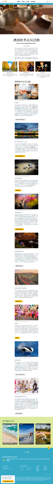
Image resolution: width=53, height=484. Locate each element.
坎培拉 (16, 143)
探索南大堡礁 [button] (18, 190)
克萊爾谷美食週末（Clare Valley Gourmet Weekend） (28, 218)
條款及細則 (37, 468)
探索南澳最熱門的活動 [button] (19, 229)
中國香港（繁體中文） (6, 468)
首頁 (1, 3)
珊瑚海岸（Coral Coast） (19, 367)
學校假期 (28, 58)
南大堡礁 (35, 180)
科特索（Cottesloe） (30, 363)
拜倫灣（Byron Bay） (21, 398)
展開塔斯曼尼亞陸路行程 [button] (19, 265)
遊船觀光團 (19, 370)
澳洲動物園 (17, 407)
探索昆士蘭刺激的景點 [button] (19, 413)
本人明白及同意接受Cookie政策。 (8, 481)
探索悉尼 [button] (17, 337)
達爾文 (37, 291)
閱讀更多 (8, 460)
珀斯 (35, 362)
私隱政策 (37, 467)
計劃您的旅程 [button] (33, 1)
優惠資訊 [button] (18, 1)
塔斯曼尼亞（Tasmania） (22, 253)
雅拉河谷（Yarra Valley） (29, 114)
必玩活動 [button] (27, 1)
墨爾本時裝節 (35, 107)
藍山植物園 (24, 332)
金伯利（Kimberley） (33, 49)
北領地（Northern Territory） (23, 290)
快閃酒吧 (36, 145)
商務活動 (45, 468)
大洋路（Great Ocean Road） (22, 109)
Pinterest (30, 469)
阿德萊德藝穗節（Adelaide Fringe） (25, 215)
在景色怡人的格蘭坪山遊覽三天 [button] (20, 119)
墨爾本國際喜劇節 (18, 108)
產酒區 (22, 55)
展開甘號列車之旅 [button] (18, 301)
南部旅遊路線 (28, 110)
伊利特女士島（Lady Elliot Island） (25, 182)
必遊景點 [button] (23, 1)
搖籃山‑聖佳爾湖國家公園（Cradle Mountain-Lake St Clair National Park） (25, 258)
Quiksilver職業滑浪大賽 (23, 401)
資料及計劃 (4, 3)
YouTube (22, 469)
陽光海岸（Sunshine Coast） (30, 398)
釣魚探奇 (31, 297)
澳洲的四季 (9, 3)
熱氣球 (19, 148)
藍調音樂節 (33, 403)
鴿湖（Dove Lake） (22, 259)
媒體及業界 (45, 467)
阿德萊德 (16, 214)
